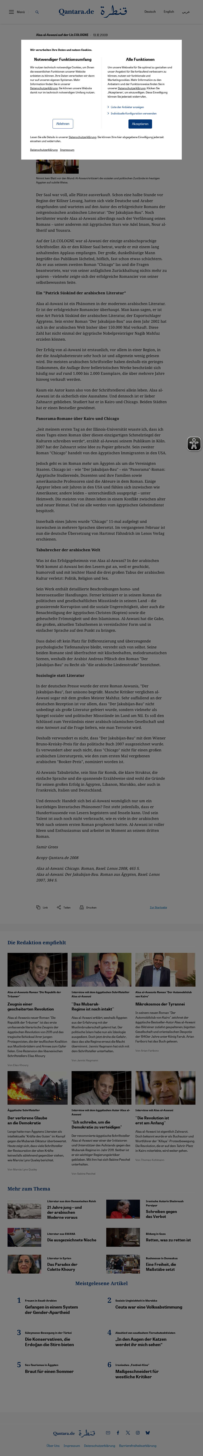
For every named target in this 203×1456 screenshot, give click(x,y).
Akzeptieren (140, 124)
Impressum (67, 149)
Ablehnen (62, 123)
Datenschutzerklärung (44, 88)
